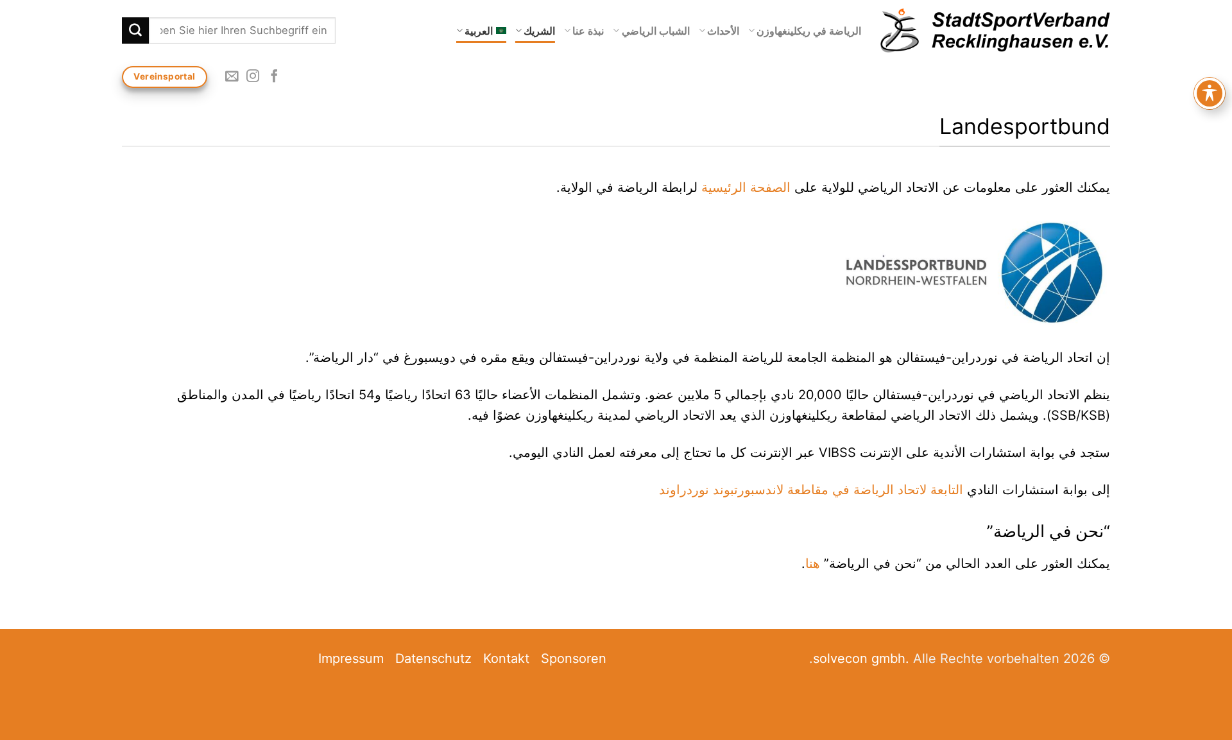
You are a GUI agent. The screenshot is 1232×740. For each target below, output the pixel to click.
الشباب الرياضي (655, 30)
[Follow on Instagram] (252, 77)
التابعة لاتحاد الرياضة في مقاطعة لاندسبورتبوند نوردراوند (813, 489)
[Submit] (135, 30)
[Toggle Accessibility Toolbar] (1209, 93)
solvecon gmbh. (861, 658)
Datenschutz (433, 658)
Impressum (351, 658)
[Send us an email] (231, 77)
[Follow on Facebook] (273, 77)
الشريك (539, 30)
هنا (812, 563)
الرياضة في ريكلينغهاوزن (809, 30)
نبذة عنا (588, 30)
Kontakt (506, 658)
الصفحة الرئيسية (746, 187)
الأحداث (723, 30)
